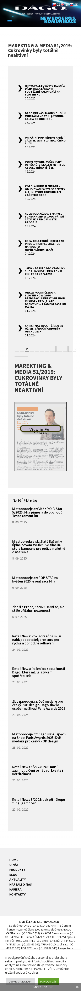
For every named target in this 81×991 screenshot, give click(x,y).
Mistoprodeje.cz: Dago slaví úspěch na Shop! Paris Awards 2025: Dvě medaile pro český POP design (39, 737)
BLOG (13, 875)
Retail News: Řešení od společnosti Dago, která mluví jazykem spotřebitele (38, 672)
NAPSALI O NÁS (20, 884)
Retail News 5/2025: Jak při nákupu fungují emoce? (38, 801)
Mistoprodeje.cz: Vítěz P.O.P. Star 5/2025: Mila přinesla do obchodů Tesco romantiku (37, 512)
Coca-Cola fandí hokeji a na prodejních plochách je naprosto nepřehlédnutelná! (44, 245)
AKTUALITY (17, 879)
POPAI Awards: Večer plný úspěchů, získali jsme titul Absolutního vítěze (45, 164)
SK (76, 4)
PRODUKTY (17, 870)
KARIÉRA (15, 889)
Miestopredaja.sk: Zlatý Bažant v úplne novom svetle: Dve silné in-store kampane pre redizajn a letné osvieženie (38, 546)
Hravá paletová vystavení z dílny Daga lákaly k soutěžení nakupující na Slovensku (45, 90)
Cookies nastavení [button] (20, 981)
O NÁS (13, 865)
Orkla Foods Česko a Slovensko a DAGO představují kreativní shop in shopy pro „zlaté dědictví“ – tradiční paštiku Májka (45, 300)
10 (52, 349)
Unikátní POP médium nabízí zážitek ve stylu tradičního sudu (45, 140)
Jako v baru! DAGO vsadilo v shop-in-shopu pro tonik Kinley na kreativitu (45, 271)
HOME (13, 860)
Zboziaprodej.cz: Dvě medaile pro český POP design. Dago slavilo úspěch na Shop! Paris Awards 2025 (38, 705)
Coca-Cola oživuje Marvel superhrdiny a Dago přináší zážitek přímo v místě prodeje (45, 218)
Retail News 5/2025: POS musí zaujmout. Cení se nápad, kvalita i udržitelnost (37, 770)
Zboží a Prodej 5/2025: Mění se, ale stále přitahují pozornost (38, 609)
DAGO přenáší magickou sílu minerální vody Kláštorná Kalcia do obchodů (45, 116)
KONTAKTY (17, 894)
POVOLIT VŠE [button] (48, 981)
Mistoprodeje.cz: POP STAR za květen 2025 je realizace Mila (35, 579)
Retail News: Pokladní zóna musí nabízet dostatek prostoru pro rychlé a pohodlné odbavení (36, 639)
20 (59, 349)
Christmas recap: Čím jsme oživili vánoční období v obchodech (44, 328)
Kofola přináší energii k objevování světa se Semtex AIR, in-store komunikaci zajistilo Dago (45, 190)
